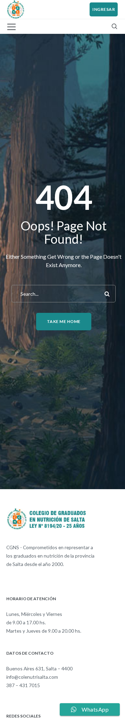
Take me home (64, 321)
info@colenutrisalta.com (32, 677)
